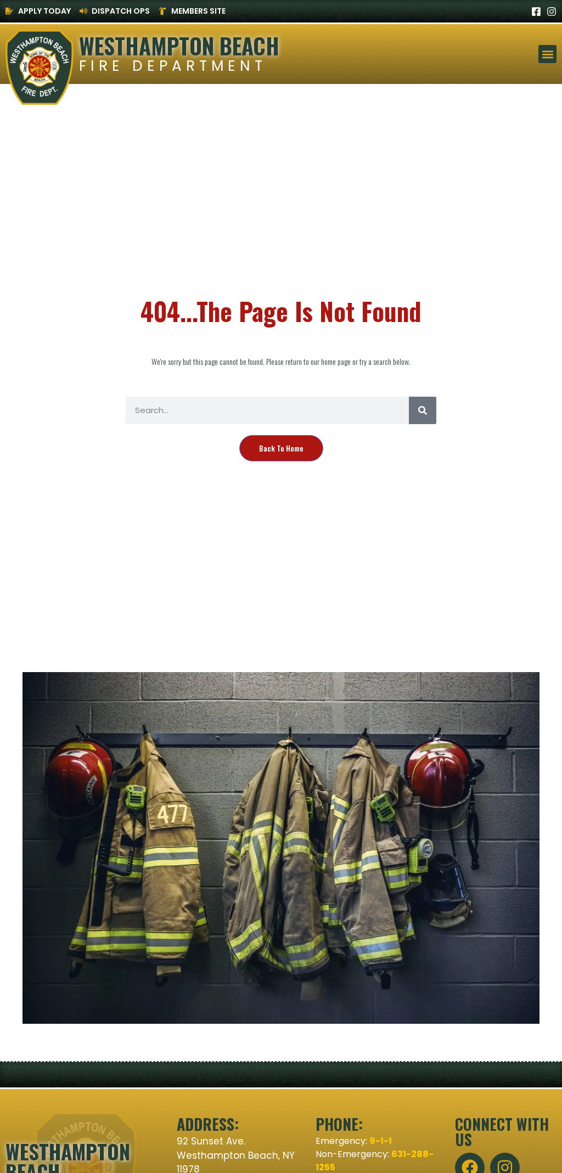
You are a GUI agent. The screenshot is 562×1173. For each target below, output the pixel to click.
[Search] (422, 410)
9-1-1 (380, 1141)
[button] (547, 54)
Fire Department (173, 65)
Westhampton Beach (179, 45)
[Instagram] (552, 11)
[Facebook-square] (536, 11)
